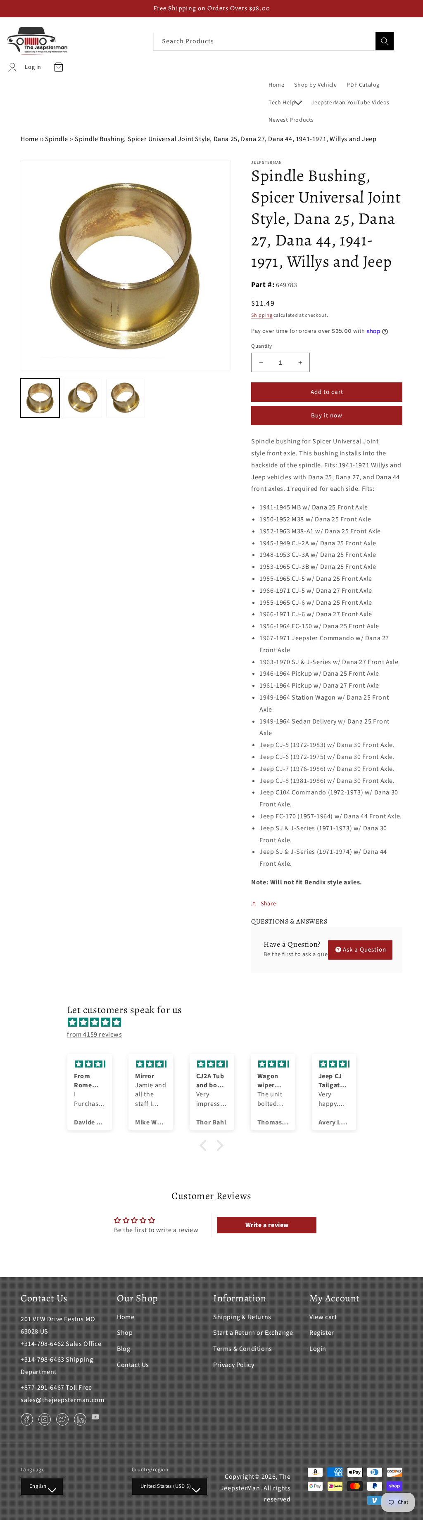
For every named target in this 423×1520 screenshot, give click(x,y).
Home (29, 139)
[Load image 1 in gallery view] (40, 398)
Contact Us (133, 1364)
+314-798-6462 (42, 1343)
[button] (285, 102)
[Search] (384, 41)
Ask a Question (364, 949)
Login (317, 1348)
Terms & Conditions (242, 1348)
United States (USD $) (165, 1486)
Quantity (261, 346)
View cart (323, 1317)
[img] (215, 1022)
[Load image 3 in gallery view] (125, 398)
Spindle (56, 139)
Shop (125, 1332)
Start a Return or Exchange (253, 1332)
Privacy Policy (233, 1364)
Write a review (267, 1225)
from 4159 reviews (94, 1034)
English (38, 1486)
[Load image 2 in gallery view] (83, 398)
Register (321, 1332)
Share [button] (268, 904)
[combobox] (273, 41)
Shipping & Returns (242, 1317)
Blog (123, 1348)
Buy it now (326, 415)
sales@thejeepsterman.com (62, 1400)
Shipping (262, 315)
